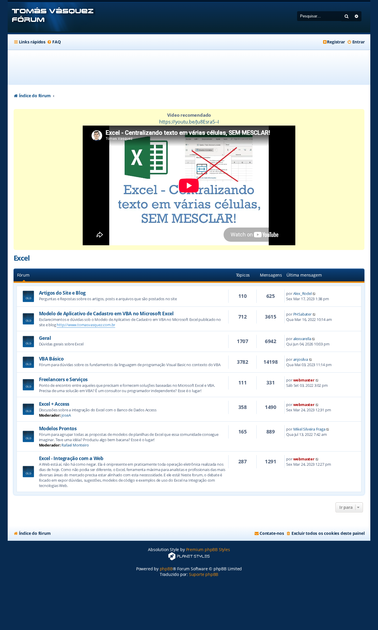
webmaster (304, 380)
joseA (66, 415)
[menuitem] (54, 42)
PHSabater (302, 314)
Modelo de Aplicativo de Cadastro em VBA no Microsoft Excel (106, 313)
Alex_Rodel (302, 293)
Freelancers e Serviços (63, 379)
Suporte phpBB (203, 574)
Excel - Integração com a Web (71, 458)
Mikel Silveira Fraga (309, 429)
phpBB (166, 568)
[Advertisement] (189, 67)
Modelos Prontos (58, 428)
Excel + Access (54, 404)
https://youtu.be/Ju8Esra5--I (189, 121)
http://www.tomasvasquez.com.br (86, 324)
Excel (22, 258)
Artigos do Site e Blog (62, 293)
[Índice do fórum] (51, 17)
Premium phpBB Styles (208, 549)
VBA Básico (51, 358)
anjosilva (300, 359)
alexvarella (302, 338)
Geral (45, 338)
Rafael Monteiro (75, 445)
